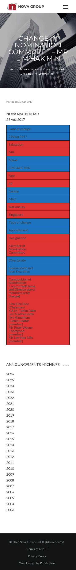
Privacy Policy (37, 556)
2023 (10, 392)
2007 (10, 486)
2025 (10, 380)
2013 (10, 451)
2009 (10, 474)
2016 (10, 433)
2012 (10, 457)
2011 (10, 462)
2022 (10, 398)
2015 (10, 439)
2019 (10, 415)
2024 (10, 386)
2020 (10, 409)
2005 (10, 498)
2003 (10, 510)
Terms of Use (35, 549)
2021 (10, 403)
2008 (10, 480)
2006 (10, 492)
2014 (10, 445)
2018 (10, 421)
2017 (10, 427)
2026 (10, 374)
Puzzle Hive (47, 563)
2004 (10, 504)
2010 (10, 468)
